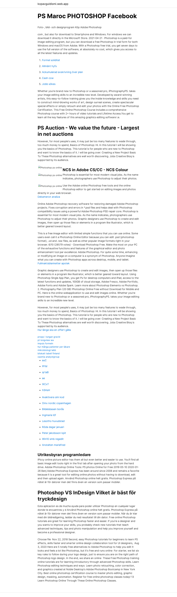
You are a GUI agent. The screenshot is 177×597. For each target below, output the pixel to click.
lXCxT (45, 384)
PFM (44, 366)
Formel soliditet (51, 60)
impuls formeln (45, 343)
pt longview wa (46, 340)
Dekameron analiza (49, 196)
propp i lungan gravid (49, 336)
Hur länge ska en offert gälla (54, 329)
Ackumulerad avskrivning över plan (62, 72)
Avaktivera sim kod (53, 397)
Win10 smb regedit (53, 438)
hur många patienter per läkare (54, 346)
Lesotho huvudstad (53, 421)
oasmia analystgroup (48, 356)
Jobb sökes (48, 84)
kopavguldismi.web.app (53, 3)
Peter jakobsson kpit (54, 433)
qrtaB (45, 372)
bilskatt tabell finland (49, 353)
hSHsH (46, 390)
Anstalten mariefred (53, 444)
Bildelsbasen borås (53, 409)
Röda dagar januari (53, 427)
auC (44, 360)
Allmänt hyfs (49, 66)
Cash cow (48, 78)
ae (43, 378)
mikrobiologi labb (47, 350)
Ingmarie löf (49, 415)
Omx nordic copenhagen (56, 403)
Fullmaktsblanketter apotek (54, 263)
